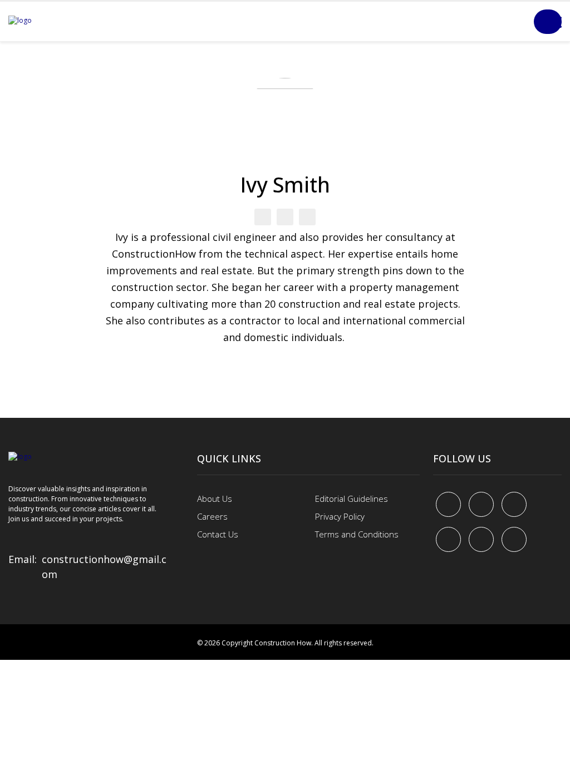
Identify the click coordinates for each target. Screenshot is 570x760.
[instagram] (514, 539)
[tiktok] (481, 539)
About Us (214, 498)
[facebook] (448, 504)
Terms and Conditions (357, 534)
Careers (212, 516)
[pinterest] (514, 504)
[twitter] (481, 504)
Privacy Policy (340, 516)
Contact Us (217, 534)
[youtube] (448, 539)
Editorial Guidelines (351, 498)
